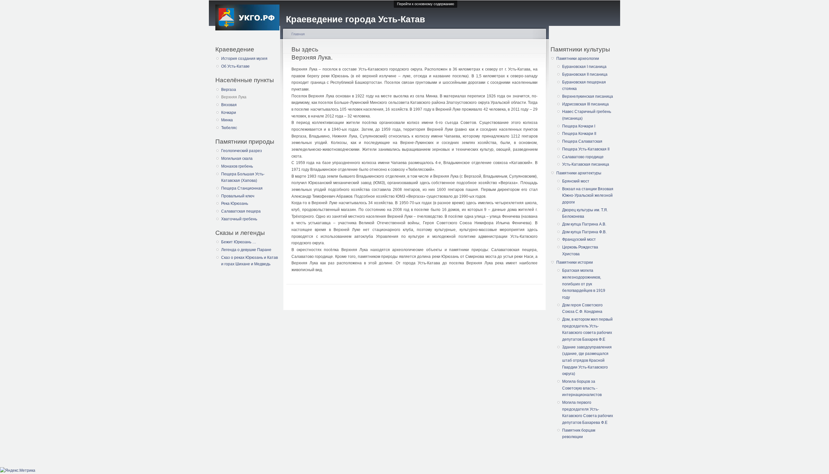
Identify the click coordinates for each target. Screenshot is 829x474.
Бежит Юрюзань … (238, 242)
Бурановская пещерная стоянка (584, 85)
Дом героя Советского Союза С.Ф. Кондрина (582, 308)
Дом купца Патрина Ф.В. (584, 232)
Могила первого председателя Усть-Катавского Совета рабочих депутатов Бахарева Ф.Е (587, 412)
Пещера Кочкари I (578, 126)
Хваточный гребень (239, 219)
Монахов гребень (237, 166)
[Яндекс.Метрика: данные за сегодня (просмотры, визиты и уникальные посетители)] (17, 470)
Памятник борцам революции (578, 433)
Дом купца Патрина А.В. (584, 224)
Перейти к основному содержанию (425, 4)
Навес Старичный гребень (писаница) (586, 115)
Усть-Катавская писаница (585, 164)
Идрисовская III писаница (585, 104)
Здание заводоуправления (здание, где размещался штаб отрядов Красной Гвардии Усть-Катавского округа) (587, 360)
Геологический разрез (241, 151)
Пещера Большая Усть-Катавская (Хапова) (243, 177)
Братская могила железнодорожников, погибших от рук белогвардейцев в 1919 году (583, 284)
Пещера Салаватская (582, 141)
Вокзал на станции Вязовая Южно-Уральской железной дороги (587, 195)
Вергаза (228, 89)
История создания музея (244, 58)
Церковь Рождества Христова (580, 250)
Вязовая (229, 105)
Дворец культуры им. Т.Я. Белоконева (585, 213)
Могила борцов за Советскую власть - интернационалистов (582, 388)
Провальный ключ (237, 196)
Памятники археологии (577, 58)
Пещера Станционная (242, 188)
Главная (298, 34)
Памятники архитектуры (578, 173)
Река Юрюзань (234, 203)
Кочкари (228, 112)
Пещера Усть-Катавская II (585, 149)
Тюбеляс (229, 128)
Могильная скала (237, 158)
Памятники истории (574, 262)
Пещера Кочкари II (579, 133)
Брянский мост (575, 181)
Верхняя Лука (233, 97)
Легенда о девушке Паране (246, 250)
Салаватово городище (583, 157)
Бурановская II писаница (585, 74)
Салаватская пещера (241, 211)
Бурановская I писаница (584, 66)
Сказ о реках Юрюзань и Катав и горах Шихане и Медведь (249, 261)
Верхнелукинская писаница (587, 96)
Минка (227, 120)
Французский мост (579, 239)
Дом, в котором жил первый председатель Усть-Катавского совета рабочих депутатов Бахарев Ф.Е (587, 329)
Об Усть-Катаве (235, 66)
